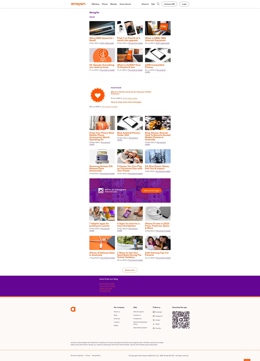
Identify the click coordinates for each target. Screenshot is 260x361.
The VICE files (105, 291)
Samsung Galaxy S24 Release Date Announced (101, 168)
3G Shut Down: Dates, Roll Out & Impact (157, 167)
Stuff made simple (130, 98)
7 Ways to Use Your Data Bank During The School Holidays (129, 255)
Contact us (137, 315)
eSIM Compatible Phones (154, 66)
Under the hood (106, 288)
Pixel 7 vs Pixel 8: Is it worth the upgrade (128, 39)
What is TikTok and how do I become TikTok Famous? (131, 93)
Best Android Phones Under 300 (128, 133)
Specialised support (140, 328)
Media (116, 325)
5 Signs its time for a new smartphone (128, 224)
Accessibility (96, 355)
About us (117, 312)
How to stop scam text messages (126, 102)
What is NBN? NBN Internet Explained (155, 39)
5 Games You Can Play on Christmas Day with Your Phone (129, 168)
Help (135, 307)
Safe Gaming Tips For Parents (157, 253)
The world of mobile (109, 107)
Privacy (87, 355)
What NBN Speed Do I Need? (101, 39)
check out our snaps (151, 191)
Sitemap (117, 319)
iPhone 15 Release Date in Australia (102, 253)
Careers (116, 322)
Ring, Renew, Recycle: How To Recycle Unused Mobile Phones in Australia (158, 136)
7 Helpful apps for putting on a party (99, 224)
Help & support (138, 312)
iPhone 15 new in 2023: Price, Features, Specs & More (157, 225)
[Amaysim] (78, 4)
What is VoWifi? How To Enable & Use (128, 66)
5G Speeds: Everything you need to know (101, 66)
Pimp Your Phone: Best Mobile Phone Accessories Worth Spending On (101, 136)
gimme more (130, 270)
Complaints (137, 319)
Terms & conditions (77, 355)
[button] (247, 360)
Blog (115, 315)
